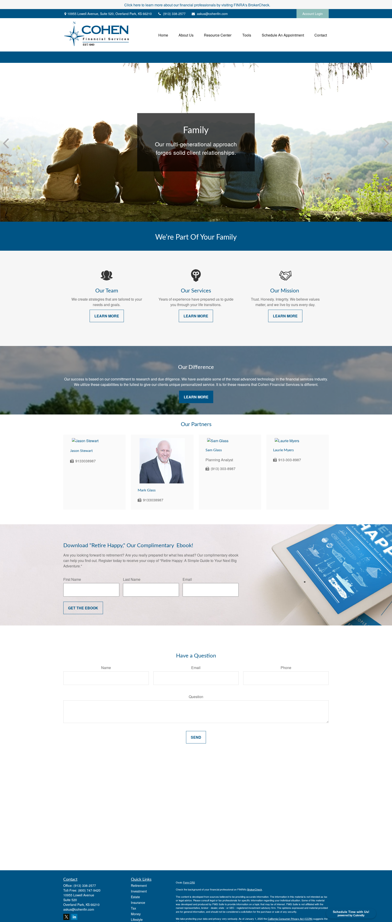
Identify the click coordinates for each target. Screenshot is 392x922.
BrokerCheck (254, 889)
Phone (286, 667)
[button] (163, 34)
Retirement (139, 885)
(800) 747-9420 (89, 890)
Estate (135, 897)
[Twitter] (66, 917)
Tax (133, 908)
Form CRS (189, 882)
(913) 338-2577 (174, 13)
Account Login (312, 13)
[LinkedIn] (74, 917)
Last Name (131, 579)
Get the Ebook (83, 608)
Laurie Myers (283, 450)
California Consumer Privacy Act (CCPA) (290, 918)
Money (136, 914)
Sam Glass (214, 450)
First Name (72, 579)
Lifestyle (137, 919)
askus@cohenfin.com (212, 13)
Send (196, 737)
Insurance (138, 902)
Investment (139, 891)
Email (187, 579)
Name (106, 667)
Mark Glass (147, 490)
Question (196, 696)
